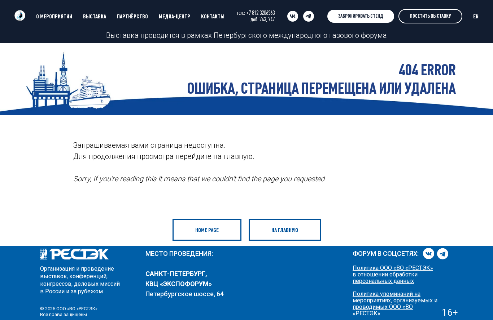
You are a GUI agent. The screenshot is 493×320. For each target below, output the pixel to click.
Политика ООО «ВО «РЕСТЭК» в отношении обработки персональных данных (393, 274)
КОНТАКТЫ (212, 16)
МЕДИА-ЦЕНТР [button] (174, 16)
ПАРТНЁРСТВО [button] (132, 16)
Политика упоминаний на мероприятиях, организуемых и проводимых (395, 300)
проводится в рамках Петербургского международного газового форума (263, 35)
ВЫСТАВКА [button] (94, 16)
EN (476, 16)
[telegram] (308, 16)
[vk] (292, 16)
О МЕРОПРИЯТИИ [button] (54, 16)
